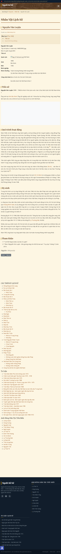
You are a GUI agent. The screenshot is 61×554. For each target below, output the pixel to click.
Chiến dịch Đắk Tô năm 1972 (11, 397)
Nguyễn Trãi (7, 447)
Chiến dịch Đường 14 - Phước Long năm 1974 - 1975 (18, 382)
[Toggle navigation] (58, 6)
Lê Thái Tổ (6, 431)
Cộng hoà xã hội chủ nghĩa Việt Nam (14, 368)
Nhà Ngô (6, 314)
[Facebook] (2, 496)
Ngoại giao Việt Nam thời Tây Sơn (10, 522)
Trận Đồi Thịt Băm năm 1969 (12, 395)
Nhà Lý (5, 320)
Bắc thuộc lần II (8, 297)
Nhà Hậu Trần (7, 327)
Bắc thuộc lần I (7, 290)
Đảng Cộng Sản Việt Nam (13, 359)
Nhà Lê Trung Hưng (12, 335)
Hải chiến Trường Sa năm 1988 (12, 380)
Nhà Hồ (5, 325)
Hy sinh (7, 43)
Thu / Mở (10, 36)
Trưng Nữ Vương (8, 294)
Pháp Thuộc (7, 353)
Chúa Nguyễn (10, 346)
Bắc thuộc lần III (8, 307)
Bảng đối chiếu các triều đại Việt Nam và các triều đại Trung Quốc (22, 389)
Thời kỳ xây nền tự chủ (10, 310)
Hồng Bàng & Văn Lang (10, 286)
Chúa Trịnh (9, 344)
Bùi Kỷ (50, 166)
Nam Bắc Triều (7, 333)
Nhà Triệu (9, 292)
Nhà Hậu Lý (9, 305)
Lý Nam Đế (6, 440)
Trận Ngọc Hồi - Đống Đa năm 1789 (11, 536)
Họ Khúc (8, 312)
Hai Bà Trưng (7, 444)
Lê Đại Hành (7, 421)
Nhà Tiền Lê (7, 318)
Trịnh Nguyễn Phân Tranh (11, 340)
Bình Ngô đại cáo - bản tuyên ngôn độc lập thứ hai (18, 391)
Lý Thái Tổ (6, 449)
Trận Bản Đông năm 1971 (11, 404)
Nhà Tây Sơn (7, 348)
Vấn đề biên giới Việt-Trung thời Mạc (11, 520)
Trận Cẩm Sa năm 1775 (8, 539)
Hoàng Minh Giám (9, 204)
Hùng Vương (7, 423)
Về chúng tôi (45, 551)
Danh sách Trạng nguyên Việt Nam (13, 410)
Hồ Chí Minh (38, 175)
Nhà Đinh (6, 316)
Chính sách (52, 551)
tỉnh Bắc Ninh (13, 96)
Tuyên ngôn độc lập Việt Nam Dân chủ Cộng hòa (18, 402)
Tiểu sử (7, 38)
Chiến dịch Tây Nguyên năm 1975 (13, 384)
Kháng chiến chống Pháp (13, 363)
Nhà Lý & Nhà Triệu (9, 299)
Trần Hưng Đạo (8, 442)
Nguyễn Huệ (7, 425)
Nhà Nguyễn (7, 351)
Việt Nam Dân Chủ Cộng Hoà (12, 361)
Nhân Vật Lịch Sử (11, 32)
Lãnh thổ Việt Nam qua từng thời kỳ (14, 393)
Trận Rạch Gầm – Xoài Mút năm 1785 (14, 406)
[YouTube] (6, 496)
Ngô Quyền (6, 429)
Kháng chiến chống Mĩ (12, 366)
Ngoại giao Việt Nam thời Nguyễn (10, 531)
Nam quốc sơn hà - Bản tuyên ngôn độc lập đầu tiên (18, 400)
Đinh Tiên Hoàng (8, 434)
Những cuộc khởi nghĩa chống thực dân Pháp (19, 357)
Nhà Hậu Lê (7, 331)
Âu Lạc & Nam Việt (8, 288)
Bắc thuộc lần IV (8, 329)
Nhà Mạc (8, 338)
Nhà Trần (6, 322)
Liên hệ (58, 551)
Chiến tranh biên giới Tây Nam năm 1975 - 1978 (17, 376)
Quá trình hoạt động (11, 41)
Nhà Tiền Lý (9, 301)
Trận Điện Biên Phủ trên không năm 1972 (15, 374)
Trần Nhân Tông (8, 427)
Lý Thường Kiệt (34, 220)
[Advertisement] (30, 113)
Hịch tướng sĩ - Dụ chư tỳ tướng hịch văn (15, 413)
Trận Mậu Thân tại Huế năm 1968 (13, 387)
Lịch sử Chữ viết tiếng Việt (11, 408)
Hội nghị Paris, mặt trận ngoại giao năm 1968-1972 (18, 415)
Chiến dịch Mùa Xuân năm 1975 (12, 378)
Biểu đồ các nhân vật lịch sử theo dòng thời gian (14, 525)
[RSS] (9, 496)
